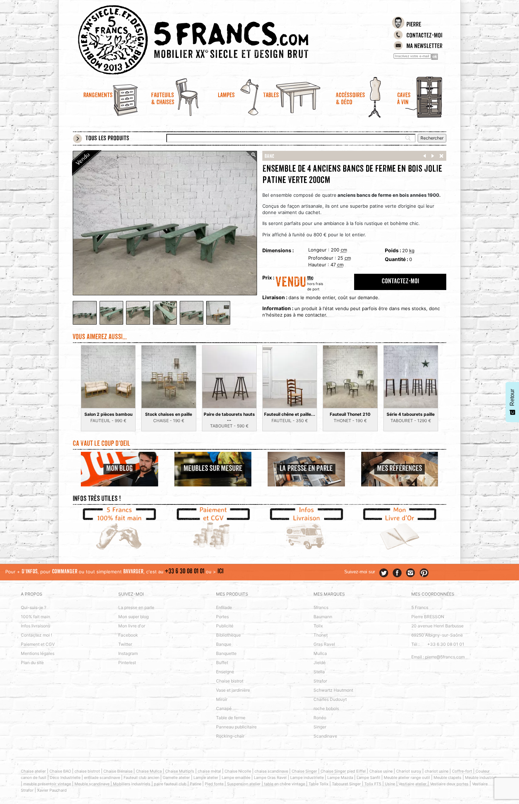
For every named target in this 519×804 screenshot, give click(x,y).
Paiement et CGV (38, 644)
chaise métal (209, 771)
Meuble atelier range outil (407, 777)
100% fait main (35, 616)
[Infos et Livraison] (306, 529)
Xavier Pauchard (52, 790)
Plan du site (32, 662)
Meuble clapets (447, 777)
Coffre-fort (462, 771)
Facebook (128, 635)
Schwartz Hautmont (333, 690)
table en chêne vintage (284, 783)
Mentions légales (37, 653)
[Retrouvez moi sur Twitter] (383, 573)
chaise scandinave (271, 771)
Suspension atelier (244, 783)
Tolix (318, 625)
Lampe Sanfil (368, 777)
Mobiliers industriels (131, 783)
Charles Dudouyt (330, 699)
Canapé (224, 708)
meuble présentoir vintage (47, 783)
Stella (319, 671)
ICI (220, 571)
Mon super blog (133, 616)
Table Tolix (318, 783)
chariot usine (436, 771)
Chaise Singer (304, 771)
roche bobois (326, 708)
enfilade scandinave (102, 777)
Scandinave (325, 736)
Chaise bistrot (229, 681)
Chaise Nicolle (238, 771)
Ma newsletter (424, 46)
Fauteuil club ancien (141, 777)
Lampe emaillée (236, 777)
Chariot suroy (408, 771)
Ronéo (320, 717)
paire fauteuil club (170, 783)
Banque (223, 644)
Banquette (226, 653)
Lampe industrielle (307, 777)
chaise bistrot (87, 771)
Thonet (321, 635)
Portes (222, 616)
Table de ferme (230, 717)
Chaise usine (381, 771)
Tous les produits (107, 139)
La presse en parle (136, 607)
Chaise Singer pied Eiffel (343, 771)
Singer (320, 726)
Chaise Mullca (149, 771)
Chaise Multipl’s (179, 771)
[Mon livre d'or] (399, 529)
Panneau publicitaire (236, 726)
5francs (321, 607)
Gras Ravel (324, 644)
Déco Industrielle (65, 777)
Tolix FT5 (372, 783)
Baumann (323, 616)
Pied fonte (214, 783)
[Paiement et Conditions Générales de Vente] (213, 529)
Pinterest (127, 662)
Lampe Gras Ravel (270, 777)
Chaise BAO (60, 771)
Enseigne (225, 671)
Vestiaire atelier (412, 783)
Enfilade (224, 607)
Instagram (128, 653)
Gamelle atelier (176, 777)
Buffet (222, 662)
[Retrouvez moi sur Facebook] (397, 573)
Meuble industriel (480, 777)
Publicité (224, 625)
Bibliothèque (228, 635)
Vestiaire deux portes (449, 783)
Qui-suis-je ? (33, 607)
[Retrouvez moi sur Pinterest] (424, 573)
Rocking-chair (230, 736)
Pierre (413, 25)
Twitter (125, 644)
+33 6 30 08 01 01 (184, 571)
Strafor (320, 681)
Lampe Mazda (340, 777)
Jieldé (320, 662)
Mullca (320, 653)
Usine (390, 783)
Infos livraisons (35, 625)
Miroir (221, 699)
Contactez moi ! (36, 635)
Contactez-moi (424, 36)
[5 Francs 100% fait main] (119, 529)
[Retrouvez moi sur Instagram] (410, 573)
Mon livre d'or (131, 625)
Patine (195, 783)
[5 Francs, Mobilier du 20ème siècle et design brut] (213, 40)
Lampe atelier (205, 777)
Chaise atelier (33, 771)
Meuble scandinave (91, 783)
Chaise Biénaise (117, 771)
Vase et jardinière (233, 690)
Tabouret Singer (346, 783)
